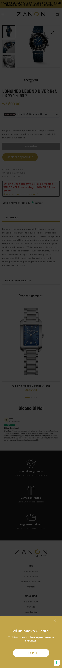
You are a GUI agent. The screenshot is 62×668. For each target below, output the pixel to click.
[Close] (55, 621)
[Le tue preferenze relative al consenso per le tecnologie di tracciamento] (57, 663)
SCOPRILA (31, 653)
